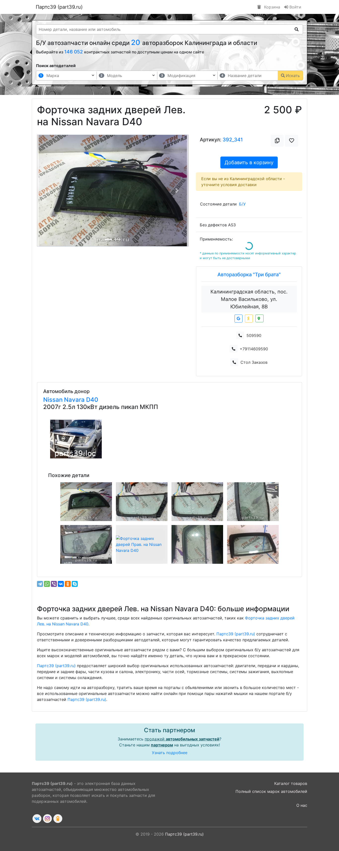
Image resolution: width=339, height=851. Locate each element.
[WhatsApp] (47, 584)
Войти (294, 6)
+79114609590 (254, 348)
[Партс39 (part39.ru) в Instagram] (47, 818)
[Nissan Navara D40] (76, 439)
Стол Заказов (254, 362)
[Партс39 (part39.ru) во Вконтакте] (37, 818)
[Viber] (54, 584)
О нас (301, 805)
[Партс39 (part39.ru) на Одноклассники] (58, 818)
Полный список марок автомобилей (271, 791)
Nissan (53, 399)
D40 (92, 399)
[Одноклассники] (68, 584)
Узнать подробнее (169, 752)
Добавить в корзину (249, 162)
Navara (75, 399)
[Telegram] (40, 584)
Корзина (271, 6)
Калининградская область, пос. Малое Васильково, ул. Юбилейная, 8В (249, 299)
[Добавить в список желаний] (291, 141)
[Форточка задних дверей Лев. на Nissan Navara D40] (142, 501)
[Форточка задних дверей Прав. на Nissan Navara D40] (86, 501)
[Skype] (75, 584)
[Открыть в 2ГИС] (259, 318)
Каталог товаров (290, 783)
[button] (48, 190)
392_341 (233, 140)
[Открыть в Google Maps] (238, 319)
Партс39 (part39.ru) (59, 7)
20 (136, 42)
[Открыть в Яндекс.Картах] (249, 319)
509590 (253, 335)
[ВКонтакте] (61, 584)
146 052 (74, 52)
